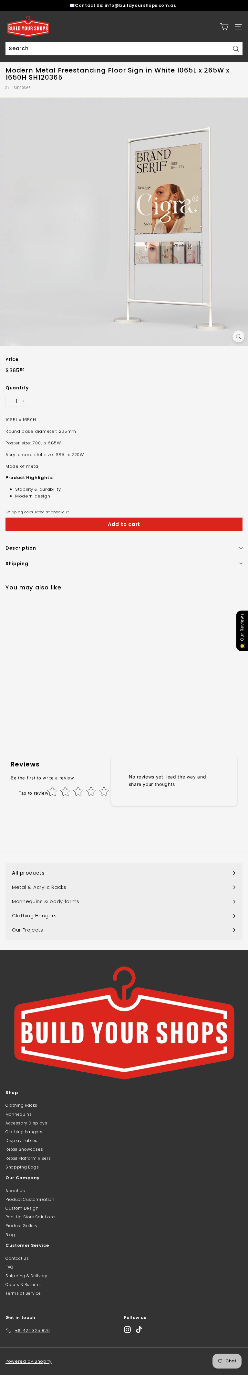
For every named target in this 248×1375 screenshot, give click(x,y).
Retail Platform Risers (28, 1158)
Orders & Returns (23, 1284)
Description (20, 548)
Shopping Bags (22, 1167)
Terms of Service (23, 1293)
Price (11, 359)
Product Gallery (21, 1225)
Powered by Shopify (28, 1361)
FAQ (9, 1267)
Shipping (14, 512)
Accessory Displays (26, 1123)
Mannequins (18, 1114)
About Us (15, 1190)
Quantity (16, 388)
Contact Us (17, 1258)
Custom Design (21, 1208)
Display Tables (21, 1140)
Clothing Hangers (23, 1132)
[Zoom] (238, 336)
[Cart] (224, 26)
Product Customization (30, 1199)
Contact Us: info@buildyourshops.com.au (126, 5)
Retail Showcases (24, 1149)
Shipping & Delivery (26, 1276)
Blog (10, 1234)
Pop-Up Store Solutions (30, 1217)
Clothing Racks (21, 1105)
